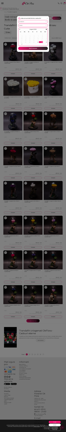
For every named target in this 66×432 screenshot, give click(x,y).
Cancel (54, 424)
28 (38, 42)
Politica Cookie (36, 426)
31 (21, 44)
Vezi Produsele (33, 48)
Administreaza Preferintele (55, 428)
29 (42, 42)
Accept (54, 422)
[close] (47, 18)
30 (46, 42)
